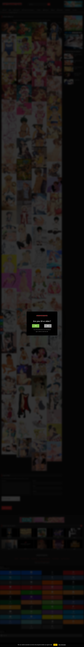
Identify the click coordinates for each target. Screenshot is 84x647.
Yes (36, 325)
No (48, 325)
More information (62, 644)
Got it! (55, 644)
